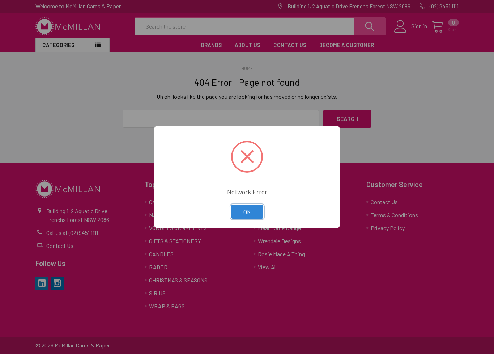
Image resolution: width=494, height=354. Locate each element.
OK (247, 211)
